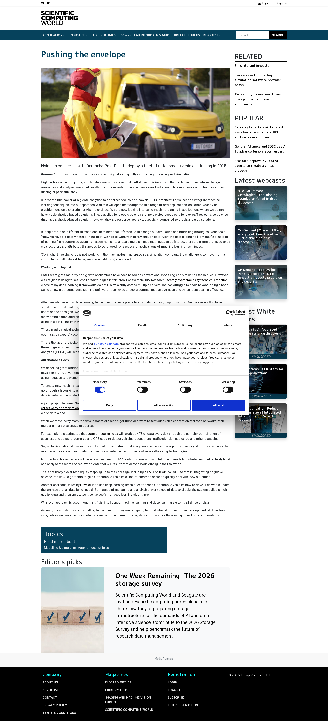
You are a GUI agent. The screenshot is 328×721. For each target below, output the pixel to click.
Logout (174, 690)
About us (50, 682)
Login (172, 682)
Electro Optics (118, 682)
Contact (50, 697)
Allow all (218, 405)
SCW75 (126, 35)
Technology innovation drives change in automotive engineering (258, 99)
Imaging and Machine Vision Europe (128, 699)
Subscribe (176, 697)
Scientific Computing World (129, 710)
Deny (109, 405)
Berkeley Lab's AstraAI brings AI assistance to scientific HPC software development (260, 132)
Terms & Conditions (59, 713)
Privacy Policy (55, 705)
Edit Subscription (183, 705)
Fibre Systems (116, 690)
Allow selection (164, 405)
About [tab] (228, 325)
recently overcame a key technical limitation (196, 280)
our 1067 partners (106, 343)
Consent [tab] (100, 325)
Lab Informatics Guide (152, 35)
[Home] (59, 13)
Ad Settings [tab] (185, 325)
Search (278, 35)
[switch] (142, 390)
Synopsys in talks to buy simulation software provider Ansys (258, 80)
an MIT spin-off (156, 472)
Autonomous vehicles (93, 548)
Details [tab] (142, 325)
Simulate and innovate (252, 65)
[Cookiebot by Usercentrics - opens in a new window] (228, 313)
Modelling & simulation (60, 548)
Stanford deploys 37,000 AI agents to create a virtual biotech (256, 166)
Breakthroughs (187, 35)
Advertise (50, 690)
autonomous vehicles (103, 434)
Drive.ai (85, 485)
